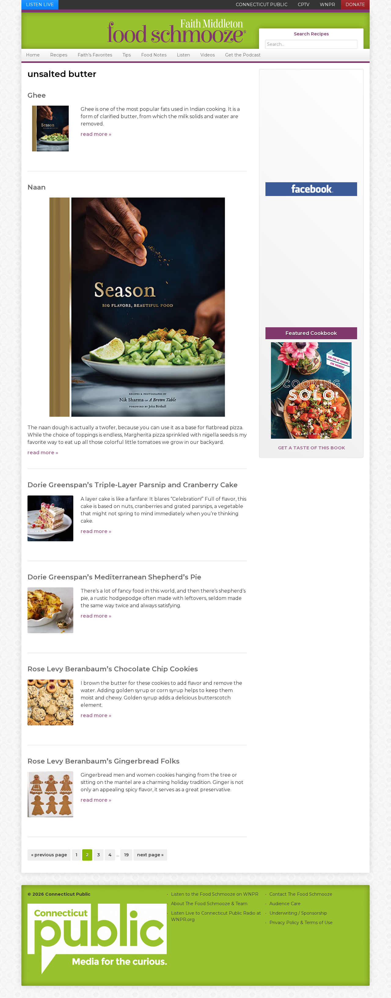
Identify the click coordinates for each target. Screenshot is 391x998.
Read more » (96, 134)
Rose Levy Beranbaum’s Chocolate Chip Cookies (112, 669)
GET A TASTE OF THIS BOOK (311, 448)
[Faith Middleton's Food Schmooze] (134, 31)
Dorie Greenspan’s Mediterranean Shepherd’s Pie (114, 577)
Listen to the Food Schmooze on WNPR (214, 894)
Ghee (36, 95)
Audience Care (285, 903)
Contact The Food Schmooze (300, 894)
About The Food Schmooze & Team (209, 903)
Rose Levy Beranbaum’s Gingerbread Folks (103, 761)
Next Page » (150, 856)
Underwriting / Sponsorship (298, 913)
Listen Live (40, 4)
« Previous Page (49, 856)
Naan (36, 187)
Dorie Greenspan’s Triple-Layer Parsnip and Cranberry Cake (132, 485)
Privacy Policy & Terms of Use (301, 922)
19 (128, 855)
